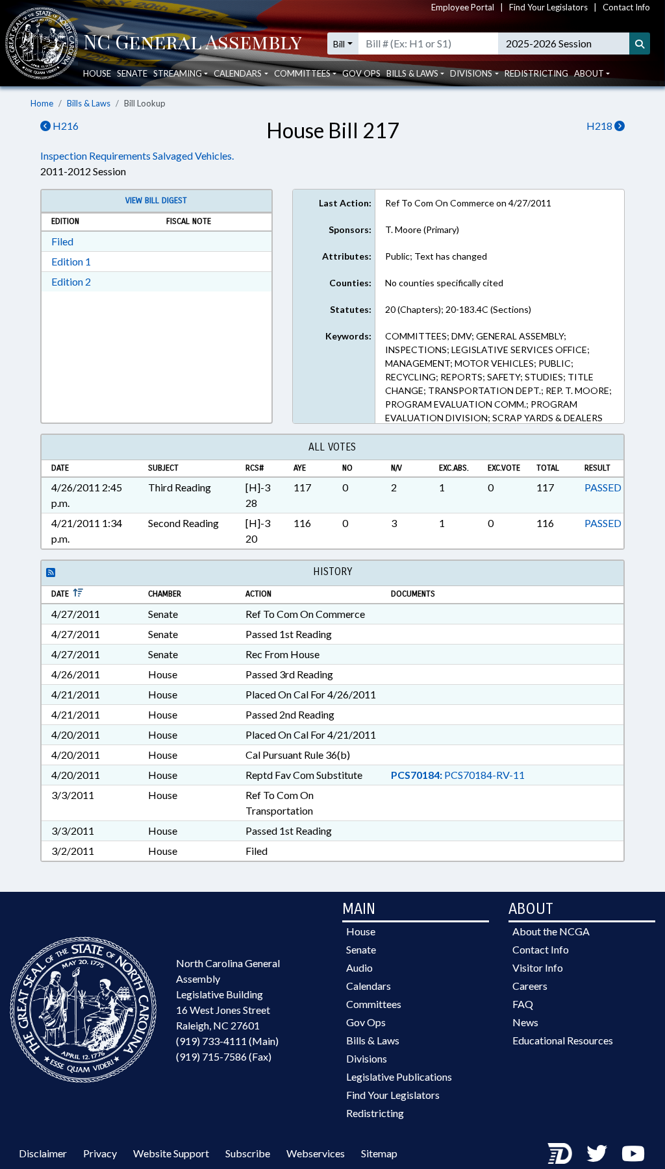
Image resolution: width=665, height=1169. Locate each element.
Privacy (100, 1153)
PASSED (602, 487)
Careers (529, 985)
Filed (62, 241)
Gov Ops (361, 73)
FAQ (522, 1004)
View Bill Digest (156, 200)
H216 (65, 125)
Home (42, 103)
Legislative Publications (399, 1076)
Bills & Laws (88, 103)
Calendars (368, 985)
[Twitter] (596, 1153)
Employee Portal (462, 7)
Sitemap (379, 1153)
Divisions (366, 1058)
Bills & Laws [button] (412, 73)
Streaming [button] (177, 73)
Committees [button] (302, 73)
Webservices (315, 1153)
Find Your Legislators (548, 7)
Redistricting (536, 73)
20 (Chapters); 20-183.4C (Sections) (458, 309)
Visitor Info (537, 967)
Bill (339, 43)
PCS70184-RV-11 (458, 775)
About (589, 73)
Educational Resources (562, 1040)
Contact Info (626, 7)
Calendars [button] (238, 73)
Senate (132, 73)
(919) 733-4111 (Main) (227, 1041)
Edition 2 (71, 281)
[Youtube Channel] (633, 1153)
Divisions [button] (471, 73)
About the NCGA (551, 931)
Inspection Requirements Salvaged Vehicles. (137, 155)
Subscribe (247, 1153)
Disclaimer (43, 1153)
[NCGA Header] (192, 43)
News (525, 1022)
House (97, 73)
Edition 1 (71, 261)
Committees (373, 1004)
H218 (600, 125)
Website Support (171, 1153)
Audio (359, 967)
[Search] (639, 43)
